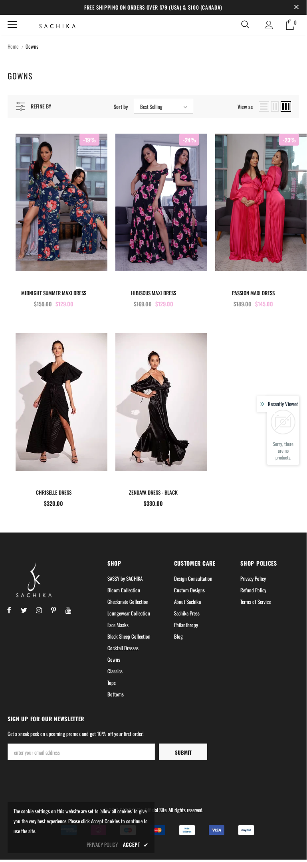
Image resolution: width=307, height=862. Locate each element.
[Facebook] (9, 609)
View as (245, 106)
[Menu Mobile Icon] (12, 25)
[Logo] (53, 26)
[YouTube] (68, 609)
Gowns (32, 46)
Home (13, 46)
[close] (296, 7)
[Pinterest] (53, 609)
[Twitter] (24, 609)
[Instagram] (39, 609)
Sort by (121, 106)
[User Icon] (269, 25)
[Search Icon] (245, 25)
